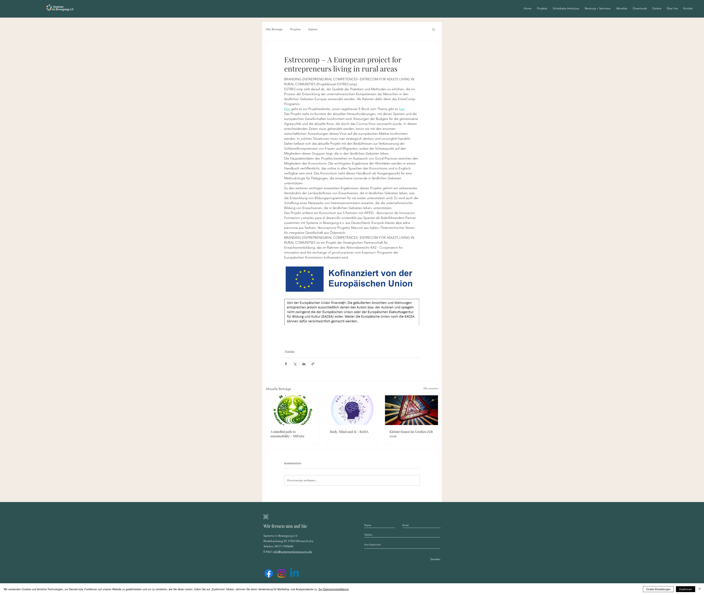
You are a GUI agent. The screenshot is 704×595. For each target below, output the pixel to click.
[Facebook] (268, 573)
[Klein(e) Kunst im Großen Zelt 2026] (411, 410)
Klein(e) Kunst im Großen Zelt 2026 (411, 433)
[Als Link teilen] (313, 364)
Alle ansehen (430, 388)
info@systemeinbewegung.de (292, 551)
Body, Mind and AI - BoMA (349, 431)
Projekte (295, 29)
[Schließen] (699, 589)
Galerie (313, 29)
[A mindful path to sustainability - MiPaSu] (292, 410)
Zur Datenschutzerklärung (333, 589)
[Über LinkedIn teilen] (304, 364)
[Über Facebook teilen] (286, 364)
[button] (672, 8)
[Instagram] (281, 573)
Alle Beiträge (274, 29)
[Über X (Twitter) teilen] (295, 364)
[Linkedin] (294, 573)
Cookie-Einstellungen (658, 589)
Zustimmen (685, 589)
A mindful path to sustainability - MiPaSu (287, 433)
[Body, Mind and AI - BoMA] (352, 410)
